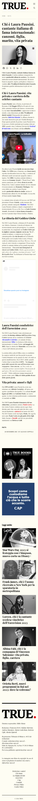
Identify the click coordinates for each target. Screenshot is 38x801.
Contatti (19, 782)
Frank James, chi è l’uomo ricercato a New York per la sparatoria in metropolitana (19, 586)
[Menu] (34, 4)
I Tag (19, 780)
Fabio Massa (21, 723)
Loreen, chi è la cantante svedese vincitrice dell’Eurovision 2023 (17, 620)
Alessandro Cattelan (9, 340)
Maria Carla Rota (21, 730)
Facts (9, 16)
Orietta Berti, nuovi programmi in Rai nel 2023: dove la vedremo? (17, 686)
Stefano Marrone (27, 728)
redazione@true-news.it (16, 741)
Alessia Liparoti (11, 732)
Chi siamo (19, 773)
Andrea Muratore (8, 730)
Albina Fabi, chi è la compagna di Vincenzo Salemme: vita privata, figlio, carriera (16, 653)
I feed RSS (18, 778)
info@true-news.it (8, 763)
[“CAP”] (18, 499)
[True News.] (15, 6)
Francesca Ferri (15, 728)
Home (3, 16)
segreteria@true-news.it (24, 750)
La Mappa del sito (19, 776)
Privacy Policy (19, 784)
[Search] (34, 8)
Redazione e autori (18, 771)
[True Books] (17, 477)
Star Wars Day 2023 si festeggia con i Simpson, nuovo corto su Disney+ (17, 553)
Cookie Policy (19, 787)
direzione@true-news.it (10, 743)
